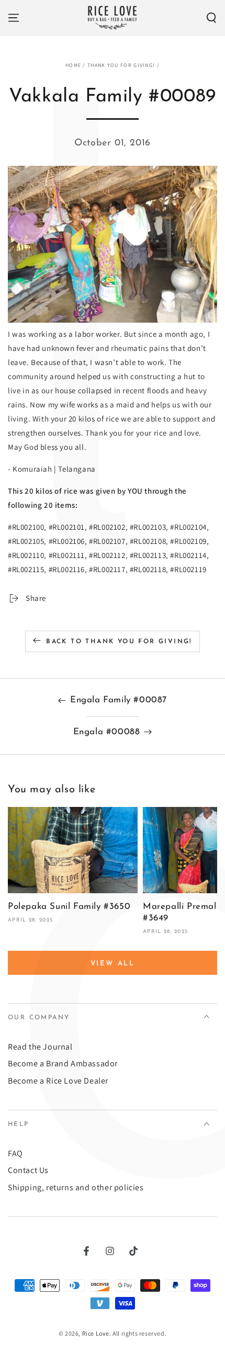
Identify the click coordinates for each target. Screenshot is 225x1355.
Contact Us (28, 1170)
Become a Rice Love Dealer (58, 1080)
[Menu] (13, 18)
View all (113, 963)
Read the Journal (40, 1046)
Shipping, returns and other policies (76, 1187)
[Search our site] (211, 18)
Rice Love (95, 1333)
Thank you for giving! (121, 65)
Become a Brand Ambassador (63, 1063)
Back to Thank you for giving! (119, 642)
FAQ (15, 1153)
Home (73, 65)
